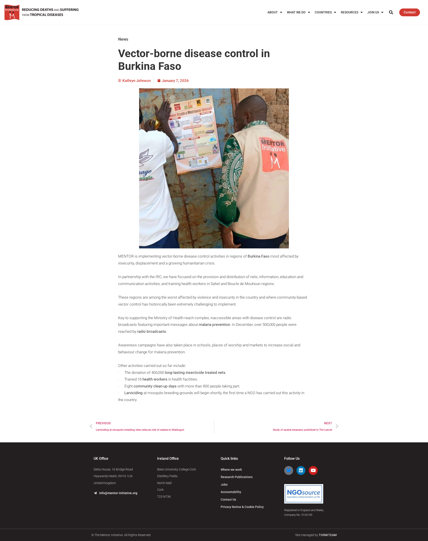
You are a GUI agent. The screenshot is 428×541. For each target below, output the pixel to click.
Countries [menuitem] (323, 12)
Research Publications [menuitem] (237, 477)
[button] (391, 12)
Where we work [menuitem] (231, 469)
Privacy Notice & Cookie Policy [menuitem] (242, 507)
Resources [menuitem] (349, 12)
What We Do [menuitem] (296, 12)
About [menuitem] (273, 12)
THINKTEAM (328, 535)
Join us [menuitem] (373, 12)
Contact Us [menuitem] (228, 499)
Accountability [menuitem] (231, 492)
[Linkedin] (300, 470)
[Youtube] (313, 470)
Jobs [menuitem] (224, 484)
